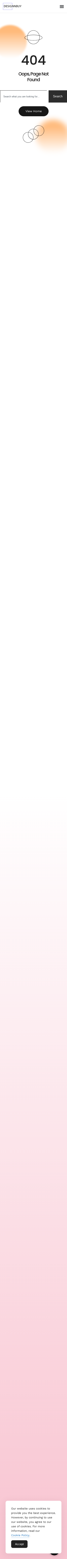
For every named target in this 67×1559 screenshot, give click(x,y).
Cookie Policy (20, 1535)
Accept (19, 1544)
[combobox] (23, 96)
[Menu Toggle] (62, 6)
